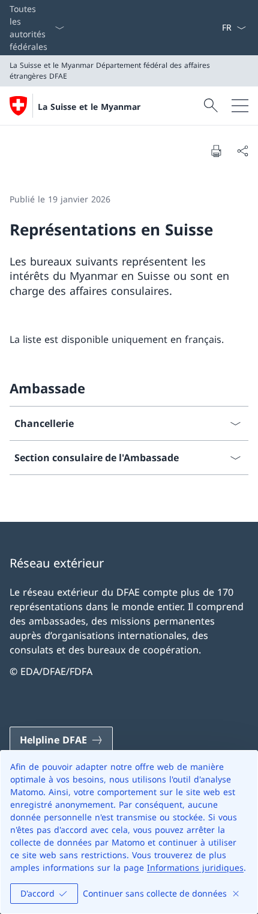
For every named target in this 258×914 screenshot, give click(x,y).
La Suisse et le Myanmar (89, 106)
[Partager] (242, 151)
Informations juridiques (195, 867)
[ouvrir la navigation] (240, 106)
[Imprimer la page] (216, 151)
